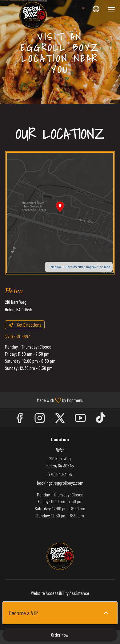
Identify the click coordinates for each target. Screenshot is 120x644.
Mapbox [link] (56, 267)
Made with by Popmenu (44, 400)
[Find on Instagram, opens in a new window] (39, 419)
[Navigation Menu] (111, 9)
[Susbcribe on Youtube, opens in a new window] (80, 419)
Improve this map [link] (98, 267)
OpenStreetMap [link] (76, 267)
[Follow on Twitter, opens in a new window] (60, 419)
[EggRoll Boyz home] (32, 15)
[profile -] (96, 9)
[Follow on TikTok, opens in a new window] (100, 419)
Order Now (60, 635)
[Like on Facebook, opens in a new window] (19, 419)
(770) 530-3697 (60, 474)
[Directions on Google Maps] (60, 212)
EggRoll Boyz (60, 556)
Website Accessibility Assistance (60, 593)
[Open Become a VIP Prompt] (106, 612)
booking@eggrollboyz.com (60, 483)
